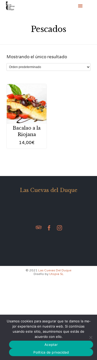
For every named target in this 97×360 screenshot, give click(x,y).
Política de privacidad (51, 352)
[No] (90, 337)
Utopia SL (56, 274)
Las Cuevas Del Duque (54, 270)
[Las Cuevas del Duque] (10, 6)
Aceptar (51, 344)
